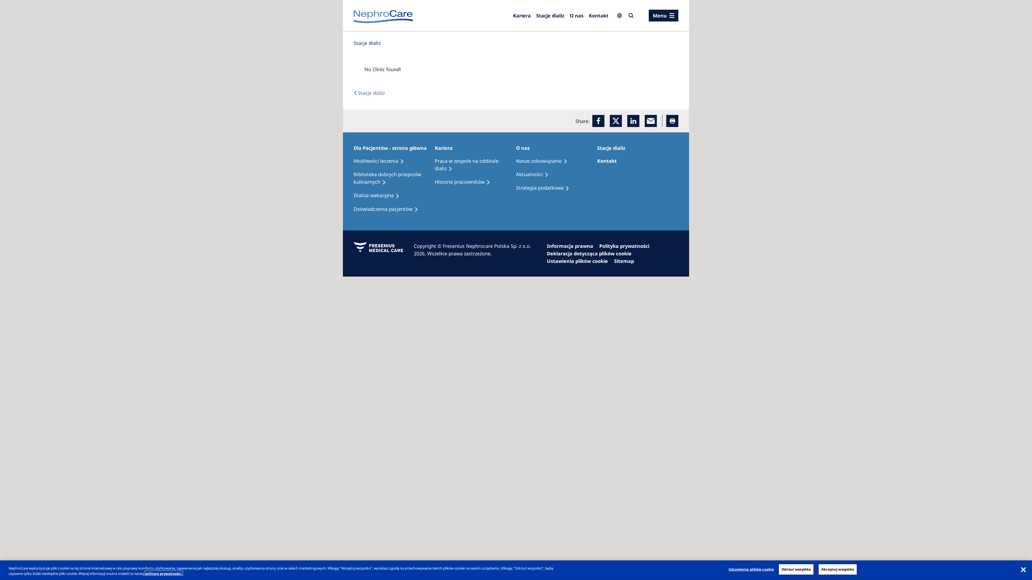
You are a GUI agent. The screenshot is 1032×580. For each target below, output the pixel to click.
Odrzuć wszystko (796, 569)
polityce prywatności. (163, 573)
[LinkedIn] (633, 121)
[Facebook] (598, 121)
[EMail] (651, 121)
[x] (616, 121)
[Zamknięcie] (1023, 569)
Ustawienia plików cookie (751, 569)
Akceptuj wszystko (837, 569)
